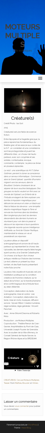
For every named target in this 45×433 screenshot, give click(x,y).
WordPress (33, 425)
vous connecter (22, 406)
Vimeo (35, 383)
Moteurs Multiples (22, 35)
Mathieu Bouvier (22, 383)
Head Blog (26, 428)
